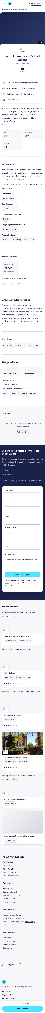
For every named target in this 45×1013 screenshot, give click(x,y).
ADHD (5, 393)
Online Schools (9, 899)
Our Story (7, 865)
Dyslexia (14, 393)
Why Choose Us (9, 872)
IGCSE (14, 209)
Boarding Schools (10, 892)
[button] (36, 4)
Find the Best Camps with (19, 922)
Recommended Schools (12, 915)
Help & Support (9, 945)
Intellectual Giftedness (28, 393)
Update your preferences (14, 918)
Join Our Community (11, 876)
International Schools (12, 895)
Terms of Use (7, 995)
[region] (22, 29)
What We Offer (9, 869)
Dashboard (7, 948)
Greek (14, 229)
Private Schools (9, 902)
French (5, 229)
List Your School (9, 938)
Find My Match (9, 888)
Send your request (22, 575)
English (5, 219)
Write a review (22, 432)
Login (5, 925)
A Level (5, 209)
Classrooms (7, 345)
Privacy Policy (8, 991)
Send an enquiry (22, 1009)
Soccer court (33, 345)
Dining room (20, 345)
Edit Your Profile (9, 941)
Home (4, 9)
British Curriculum (9, 198)
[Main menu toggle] (4, 3)
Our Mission (8, 862)
